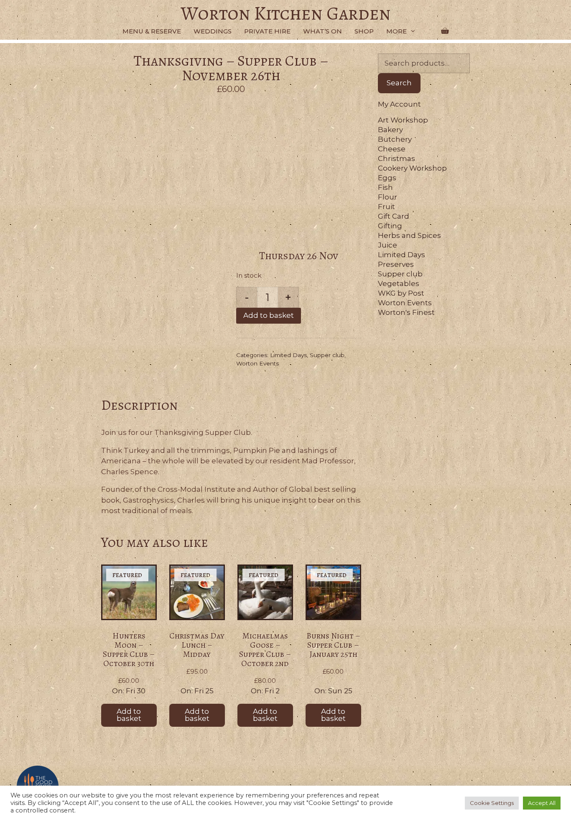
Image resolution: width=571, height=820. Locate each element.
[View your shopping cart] (445, 31)
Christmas (396, 158)
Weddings (213, 31)
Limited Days (288, 355)
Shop (364, 31)
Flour (387, 197)
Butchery (395, 139)
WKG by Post (401, 293)
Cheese (391, 149)
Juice (387, 245)
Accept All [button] (542, 803)
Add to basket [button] (129, 715)
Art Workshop (403, 120)
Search (399, 83)
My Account (399, 104)
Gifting (390, 226)
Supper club (327, 355)
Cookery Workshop (412, 168)
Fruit (386, 206)
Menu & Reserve (151, 31)
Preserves (396, 264)
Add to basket (268, 315)
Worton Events (257, 363)
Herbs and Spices (409, 235)
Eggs (387, 178)
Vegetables (398, 283)
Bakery (390, 129)
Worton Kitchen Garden (286, 13)
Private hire (267, 31)
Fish (385, 187)
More (396, 31)
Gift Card (393, 216)
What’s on (322, 31)
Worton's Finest (406, 312)
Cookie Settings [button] (492, 803)
